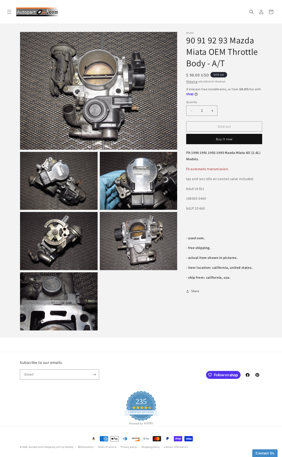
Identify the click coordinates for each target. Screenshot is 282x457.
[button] (9, 12)
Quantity (191, 102)
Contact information (176, 446)
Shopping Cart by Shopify (59, 446)
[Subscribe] (94, 374)
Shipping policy (150, 446)
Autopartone (36, 446)
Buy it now (224, 139)
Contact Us (265, 453)
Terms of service (107, 446)
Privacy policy (129, 446)
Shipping (191, 81)
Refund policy (86, 446)
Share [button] (195, 291)
